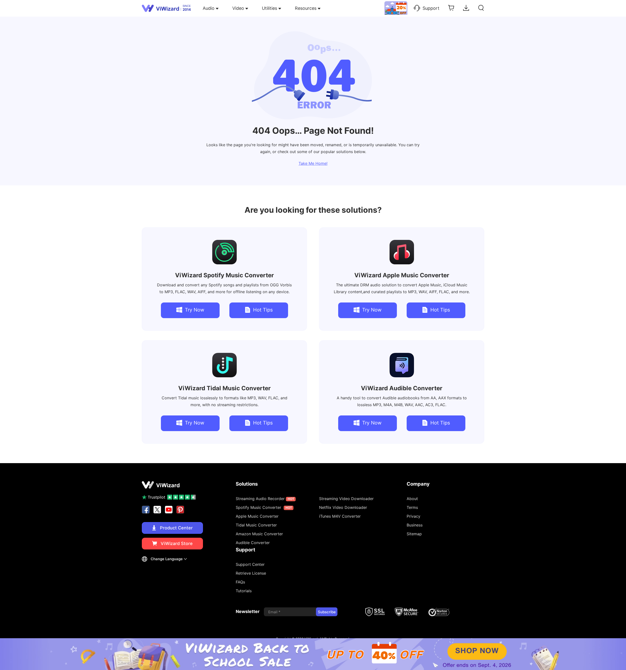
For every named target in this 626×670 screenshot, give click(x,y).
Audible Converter (401, 388)
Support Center (250, 564)
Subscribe (327, 612)
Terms (412, 507)
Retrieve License (251, 573)
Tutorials (244, 590)
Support (431, 8)
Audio (208, 8)
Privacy (413, 516)
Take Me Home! (313, 163)
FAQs (240, 582)
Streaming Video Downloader (346, 498)
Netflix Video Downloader (343, 507)
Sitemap (414, 533)
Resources (305, 8)
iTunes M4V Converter (340, 516)
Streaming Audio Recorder (265, 498)
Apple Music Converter (401, 275)
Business (415, 525)
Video (238, 8)
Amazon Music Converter (259, 533)
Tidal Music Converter (224, 388)
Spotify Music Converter (224, 275)
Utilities (269, 8)
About (412, 498)
